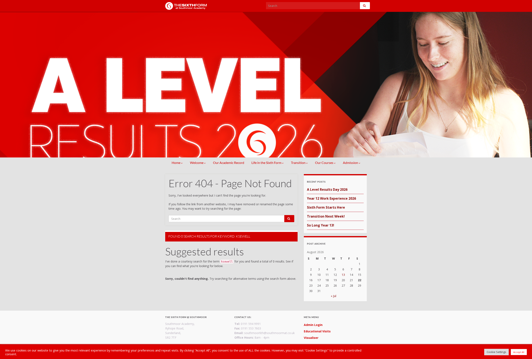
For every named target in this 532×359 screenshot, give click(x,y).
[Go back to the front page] (266, 84)
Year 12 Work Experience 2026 (331, 198)
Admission (351, 163)
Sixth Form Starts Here (326, 207)
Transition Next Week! (326, 216)
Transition (298, 163)
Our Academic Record (228, 163)
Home (176, 163)
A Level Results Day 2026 (327, 189)
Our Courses (324, 163)
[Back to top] (522, 349)
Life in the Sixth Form (266, 163)
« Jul (333, 296)
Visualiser (311, 338)
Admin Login (313, 325)
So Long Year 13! (320, 225)
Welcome (197, 163)
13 (343, 275)
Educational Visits (317, 331)
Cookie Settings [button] (496, 352)
